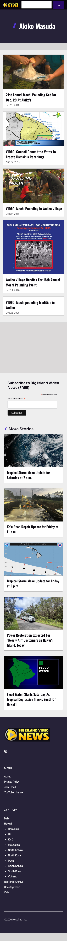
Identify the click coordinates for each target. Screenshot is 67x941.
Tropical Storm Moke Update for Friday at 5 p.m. (33, 583)
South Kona (14, 871)
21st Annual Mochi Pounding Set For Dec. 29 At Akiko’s (31, 97)
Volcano (12, 876)
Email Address (16, 398)
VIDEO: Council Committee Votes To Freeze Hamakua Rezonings (31, 154)
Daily (6, 818)
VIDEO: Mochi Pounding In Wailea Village (34, 208)
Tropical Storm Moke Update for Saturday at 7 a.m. (28, 475)
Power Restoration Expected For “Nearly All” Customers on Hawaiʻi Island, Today (30, 640)
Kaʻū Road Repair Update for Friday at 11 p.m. (32, 529)
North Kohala (15, 850)
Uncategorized (12, 887)
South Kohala (15, 865)
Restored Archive (13, 881)
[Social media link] (6, 751)
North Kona (14, 855)
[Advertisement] (33, 347)
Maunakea (14, 844)
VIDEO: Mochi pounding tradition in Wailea (30, 305)
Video (7, 892)
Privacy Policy (11, 781)
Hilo (10, 834)
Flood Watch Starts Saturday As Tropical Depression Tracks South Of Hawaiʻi (31, 699)
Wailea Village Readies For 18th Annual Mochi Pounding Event (33, 282)
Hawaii (8, 823)
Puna (11, 860)
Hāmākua (13, 829)
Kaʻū (10, 839)
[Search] (58, 5)
